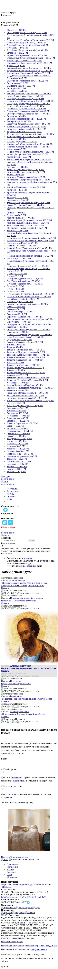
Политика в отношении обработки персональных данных (29, 945)
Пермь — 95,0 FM (15, 289)
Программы (12, 489)
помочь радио (7, 479)
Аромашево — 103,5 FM (18, 416)
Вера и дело (16, 696)
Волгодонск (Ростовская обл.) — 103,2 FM (27, 81)
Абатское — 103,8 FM (17, 413)
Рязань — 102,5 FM (16, 306)
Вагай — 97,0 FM (15, 426)
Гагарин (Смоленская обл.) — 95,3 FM (25, 98)
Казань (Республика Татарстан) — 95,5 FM (27, 154)
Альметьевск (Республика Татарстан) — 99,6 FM (30, 40)
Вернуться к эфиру (10, 22)
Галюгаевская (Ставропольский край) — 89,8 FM (30, 101)
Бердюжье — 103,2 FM (18, 421)
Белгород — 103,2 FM (17, 53)
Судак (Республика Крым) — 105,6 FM (25, 337)
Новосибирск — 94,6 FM (19, 258)
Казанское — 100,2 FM (18, 448)
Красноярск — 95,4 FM (18, 200)
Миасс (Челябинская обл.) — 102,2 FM (25, 225)
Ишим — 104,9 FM (16, 446)
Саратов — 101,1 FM (17, 314)
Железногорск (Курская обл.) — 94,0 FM (26, 126)
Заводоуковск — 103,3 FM (19, 438)
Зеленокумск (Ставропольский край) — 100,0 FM (30, 134)
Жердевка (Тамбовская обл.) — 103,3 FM (26, 129)
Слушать (5, 580)
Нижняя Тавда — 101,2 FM (20, 454)
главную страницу (27, 566)
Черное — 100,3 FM (16, 469)
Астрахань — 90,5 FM (17, 48)
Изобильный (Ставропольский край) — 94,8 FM (30, 144)
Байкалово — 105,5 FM (18, 418)
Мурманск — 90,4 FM (17, 230)
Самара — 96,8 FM (16, 309)
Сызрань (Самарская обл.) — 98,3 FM (25, 342)
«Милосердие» (44, 884)
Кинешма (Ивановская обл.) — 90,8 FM (26, 172)
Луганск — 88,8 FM (16, 215)
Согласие (15, 777)
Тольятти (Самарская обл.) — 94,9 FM (25, 360)
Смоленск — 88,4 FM (17, 327)
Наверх (5, 857)
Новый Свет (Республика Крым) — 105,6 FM (28, 268)
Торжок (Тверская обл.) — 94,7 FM (23, 365)
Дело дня (5, 476)
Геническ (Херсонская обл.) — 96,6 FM (25, 106)
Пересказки (15, 681)
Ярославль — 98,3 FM (17, 408)
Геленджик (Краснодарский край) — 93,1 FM (28, 103)
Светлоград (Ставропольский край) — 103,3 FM (30, 319)
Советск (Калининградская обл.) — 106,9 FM (28, 329)
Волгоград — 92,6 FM (17, 83)
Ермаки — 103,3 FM (16, 436)
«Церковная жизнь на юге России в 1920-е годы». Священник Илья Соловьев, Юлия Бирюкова (25, 584)
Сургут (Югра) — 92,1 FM (19, 339)
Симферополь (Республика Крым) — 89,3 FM (29, 324)
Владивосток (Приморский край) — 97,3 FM (28, 73)
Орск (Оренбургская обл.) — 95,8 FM (25, 278)
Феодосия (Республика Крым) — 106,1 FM (27, 380)
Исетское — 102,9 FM (17, 443)
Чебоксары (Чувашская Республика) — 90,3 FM (30, 388)
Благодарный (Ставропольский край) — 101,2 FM (31, 58)
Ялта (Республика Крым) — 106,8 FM (25, 405)
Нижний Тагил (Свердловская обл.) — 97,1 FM (29, 248)
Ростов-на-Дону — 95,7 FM (20, 301)
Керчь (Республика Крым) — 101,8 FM (25, 169)
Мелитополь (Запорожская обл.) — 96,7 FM (28, 223)
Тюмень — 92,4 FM (16, 370)
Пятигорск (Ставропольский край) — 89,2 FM (29, 296)
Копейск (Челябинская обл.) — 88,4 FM (26, 187)
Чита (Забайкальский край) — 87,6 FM (25, 395)
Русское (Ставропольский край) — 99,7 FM (27, 304)
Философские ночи (19, 711)
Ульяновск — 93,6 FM (17, 375)
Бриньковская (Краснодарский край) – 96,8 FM (29, 63)
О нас (9, 499)
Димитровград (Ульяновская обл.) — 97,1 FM (28, 114)
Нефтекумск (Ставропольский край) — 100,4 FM (30, 240)
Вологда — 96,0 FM (16, 88)
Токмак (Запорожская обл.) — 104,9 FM (26, 357)
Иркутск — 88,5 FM (16, 149)
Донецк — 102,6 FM (16, 116)
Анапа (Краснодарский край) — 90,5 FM (26, 42)
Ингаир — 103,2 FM (16, 441)
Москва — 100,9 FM (16, 30)
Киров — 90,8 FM (15, 174)
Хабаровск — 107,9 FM (18, 383)
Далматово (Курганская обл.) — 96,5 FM (26, 108)
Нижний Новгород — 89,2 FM (21, 245)
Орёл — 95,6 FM (15, 276)
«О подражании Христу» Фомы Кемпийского (23, 714)
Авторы (10, 494)
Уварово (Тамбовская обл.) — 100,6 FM (26, 372)
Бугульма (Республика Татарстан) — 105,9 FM (29, 68)
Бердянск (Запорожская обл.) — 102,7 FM (27, 55)
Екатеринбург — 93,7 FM (19, 121)
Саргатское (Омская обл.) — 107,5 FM (25, 317)
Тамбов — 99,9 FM (16, 344)
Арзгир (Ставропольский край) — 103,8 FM (28, 45)
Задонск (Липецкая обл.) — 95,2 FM (24, 131)
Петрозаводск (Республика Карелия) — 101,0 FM (30, 294)
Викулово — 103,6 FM (17, 428)
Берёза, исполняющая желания (16, 683)
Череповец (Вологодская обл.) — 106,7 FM (27, 393)
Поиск (31, 541)
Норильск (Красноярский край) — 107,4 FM (28, 266)
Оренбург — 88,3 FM (17, 273)
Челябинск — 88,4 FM (17, 390)
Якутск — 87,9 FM (16, 403)
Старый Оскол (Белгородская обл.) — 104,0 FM (29, 334)
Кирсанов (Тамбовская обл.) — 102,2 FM (26, 177)
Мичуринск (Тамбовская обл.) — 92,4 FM (27, 228)
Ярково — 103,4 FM (16, 471)
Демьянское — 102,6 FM (18, 433)
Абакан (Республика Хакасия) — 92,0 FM (27, 32)
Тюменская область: (16, 410)
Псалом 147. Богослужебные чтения (18, 600)
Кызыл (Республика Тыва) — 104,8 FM (25, 205)
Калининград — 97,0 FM (19, 157)
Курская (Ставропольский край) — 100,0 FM (28, 202)
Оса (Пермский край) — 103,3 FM (23, 281)
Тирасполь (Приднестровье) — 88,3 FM (26, 352)
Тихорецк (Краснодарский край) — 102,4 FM (28, 355)
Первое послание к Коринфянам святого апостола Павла (28, 668)
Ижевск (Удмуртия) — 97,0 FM (22, 141)
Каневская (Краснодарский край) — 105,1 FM (29, 159)
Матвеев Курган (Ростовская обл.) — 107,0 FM (29, 220)
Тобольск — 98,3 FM (17, 459)
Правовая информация (12, 941)
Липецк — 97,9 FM (16, 212)
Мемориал (12, 877)
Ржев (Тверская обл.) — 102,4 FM (23, 299)
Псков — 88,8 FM (15, 291)
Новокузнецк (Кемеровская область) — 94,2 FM (30, 256)
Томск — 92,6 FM (15, 362)
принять (5, 966)
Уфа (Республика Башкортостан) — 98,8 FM (28, 377)
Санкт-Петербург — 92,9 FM (20, 311)
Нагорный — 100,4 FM (18, 451)
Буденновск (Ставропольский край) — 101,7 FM (30, 70)
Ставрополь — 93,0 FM (18, 332)
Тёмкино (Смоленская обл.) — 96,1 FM (25, 350)
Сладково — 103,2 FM (17, 464)
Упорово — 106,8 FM (17, 466)
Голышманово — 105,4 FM (20, 431)
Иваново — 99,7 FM (16, 139)
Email (4, 759)
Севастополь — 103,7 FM (19, 322)
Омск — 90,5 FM (15, 271)
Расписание (12, 491)
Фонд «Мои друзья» (27, 884)
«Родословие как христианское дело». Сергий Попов (26, 699)
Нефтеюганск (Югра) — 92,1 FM (22, 243)
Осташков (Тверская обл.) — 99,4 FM (25, 284)
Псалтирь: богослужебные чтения (26, 598)
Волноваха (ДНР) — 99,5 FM (21, 86)
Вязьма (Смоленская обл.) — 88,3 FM (25, 96)
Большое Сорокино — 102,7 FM (22, 423)
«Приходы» (6, 887)
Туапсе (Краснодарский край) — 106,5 (25, 367)
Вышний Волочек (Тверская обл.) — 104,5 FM (29, 93)
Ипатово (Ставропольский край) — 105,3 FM (28, 146)
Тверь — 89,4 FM (15, 347)
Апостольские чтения (20, 666)
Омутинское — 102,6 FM (19, 461)
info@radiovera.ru (9, 897)
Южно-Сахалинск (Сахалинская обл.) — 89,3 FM (30, 400)
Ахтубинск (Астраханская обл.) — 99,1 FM (27, 50)
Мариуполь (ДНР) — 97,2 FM (21, 218)
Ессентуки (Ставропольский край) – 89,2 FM (28, 124)
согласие (15, 794)
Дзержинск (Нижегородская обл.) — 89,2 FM (28, 111)
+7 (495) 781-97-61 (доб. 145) (32, 897)
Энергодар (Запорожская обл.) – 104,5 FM (27, 398)
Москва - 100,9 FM (10, 25)
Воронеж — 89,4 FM (17, 91)
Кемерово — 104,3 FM (17, 167)
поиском (28, 558)
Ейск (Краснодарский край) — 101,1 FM (26, 119)
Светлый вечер (17, 580)
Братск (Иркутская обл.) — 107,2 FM (24, 60)
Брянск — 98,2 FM (16, 65)
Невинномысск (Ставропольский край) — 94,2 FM (31, 238)
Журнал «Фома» (9, 884)
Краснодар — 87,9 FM (17, 197)
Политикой (19, 781)
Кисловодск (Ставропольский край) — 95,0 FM (30, 179)
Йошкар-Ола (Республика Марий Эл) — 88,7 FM (30, 152)
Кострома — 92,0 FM (17, 190)
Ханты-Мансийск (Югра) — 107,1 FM (25, 385)
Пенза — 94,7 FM (15, 286)
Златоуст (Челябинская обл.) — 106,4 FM (26, 136)
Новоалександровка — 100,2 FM (22, 456)
